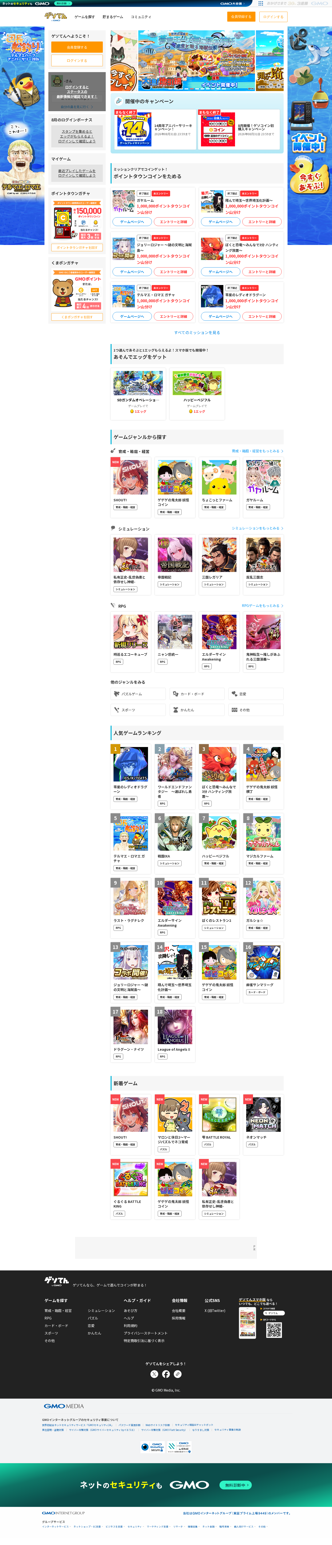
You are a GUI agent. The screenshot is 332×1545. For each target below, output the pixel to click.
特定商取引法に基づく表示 (144, 1340)
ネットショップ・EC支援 (87, 1526)
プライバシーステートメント (146, 1333)
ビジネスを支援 (114, 1526)
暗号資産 (224, 1526)
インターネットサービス (55, 1526)
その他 (244, 709)
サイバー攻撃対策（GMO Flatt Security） (164, 1430)
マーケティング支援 (157, 1526)
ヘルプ (129, 1318)
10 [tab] (218, 88)
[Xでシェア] (154, 1374)
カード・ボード (192, 693)
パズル (93, 1318)
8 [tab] (208, 88)
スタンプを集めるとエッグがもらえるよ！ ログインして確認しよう (77, 136)
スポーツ (128, 709)
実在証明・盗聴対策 (53, 1430)
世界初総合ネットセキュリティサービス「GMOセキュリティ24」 (78, 1425)
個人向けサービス (243, 1526)
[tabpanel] (196, 60)
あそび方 (130, 1310)
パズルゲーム (132, 693)
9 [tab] (213, 88)
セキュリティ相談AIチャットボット (194, 1425)
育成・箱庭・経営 (58, 1310)
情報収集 (193, 1526)
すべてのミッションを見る (197, 332)
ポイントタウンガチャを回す (77, 247)
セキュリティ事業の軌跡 (227, 1429)
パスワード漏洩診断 (129, 1425)
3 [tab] (181, 88)
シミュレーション (101, 1310)
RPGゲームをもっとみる (261, 605)
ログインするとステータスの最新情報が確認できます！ (77, 91)
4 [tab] (186, 88)
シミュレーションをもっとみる (256, 528)
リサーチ (178, 1526)
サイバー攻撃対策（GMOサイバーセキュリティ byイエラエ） (102, 1430)
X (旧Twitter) (215, 1310)
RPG (48, 1318)
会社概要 (178, 1310)
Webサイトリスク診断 (158, 1425)
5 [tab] (192, 88)
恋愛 (242, 693)
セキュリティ (135, 1526)
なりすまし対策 (200, 1430)
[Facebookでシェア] (166, 1374)
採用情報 (178, 1318)
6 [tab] (197, 88)
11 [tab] (224, 88)
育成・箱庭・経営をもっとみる (256, 451)
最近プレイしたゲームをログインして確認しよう (77, 173)
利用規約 (130, 1325)
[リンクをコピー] (178, 1374)
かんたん (187, 709)
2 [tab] (176, 88)
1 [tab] (170, 88)
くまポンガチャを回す (77, 317)
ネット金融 (208, 1526)
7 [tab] (202, 88)
